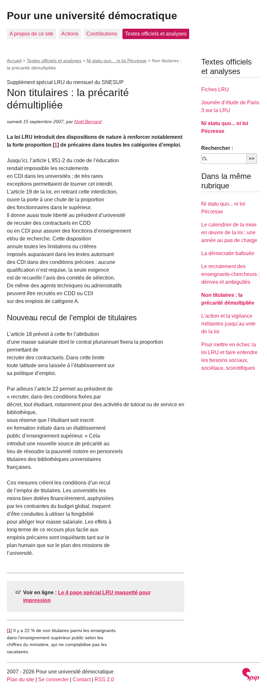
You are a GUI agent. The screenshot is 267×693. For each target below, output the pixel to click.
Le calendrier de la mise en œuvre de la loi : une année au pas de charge (229, 232)
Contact (82, 679)
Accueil (14, 60)
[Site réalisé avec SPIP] (250, 675)
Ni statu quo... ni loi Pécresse (117, 60)
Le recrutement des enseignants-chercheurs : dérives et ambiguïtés (230, 274)
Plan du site (20, 679)
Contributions (101, 33)
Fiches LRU (215, 89)
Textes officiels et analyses (156, 33)
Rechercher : (217, 148)
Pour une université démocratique (92, 16)
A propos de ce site (31, 33)
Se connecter (53, 679)
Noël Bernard (88, 121)
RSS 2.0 (104, 679)
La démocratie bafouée (227, 253)
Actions (69, 33)
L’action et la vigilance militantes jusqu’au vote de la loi (228, 323)
